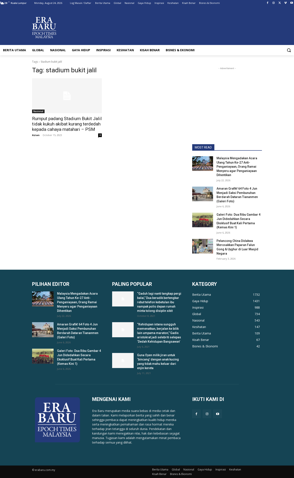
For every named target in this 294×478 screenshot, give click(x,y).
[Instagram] (273, 3)
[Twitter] (279, 3)
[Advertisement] (227, 97)
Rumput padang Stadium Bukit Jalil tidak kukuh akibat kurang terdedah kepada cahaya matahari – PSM (67, 124)
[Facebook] (267, 3)
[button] (289, 50)
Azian (36, 135)
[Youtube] (291, 3)
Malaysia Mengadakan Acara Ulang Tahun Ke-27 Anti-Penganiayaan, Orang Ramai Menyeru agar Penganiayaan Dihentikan (237, 166)
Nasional (38, 111)
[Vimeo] (285, 3)
